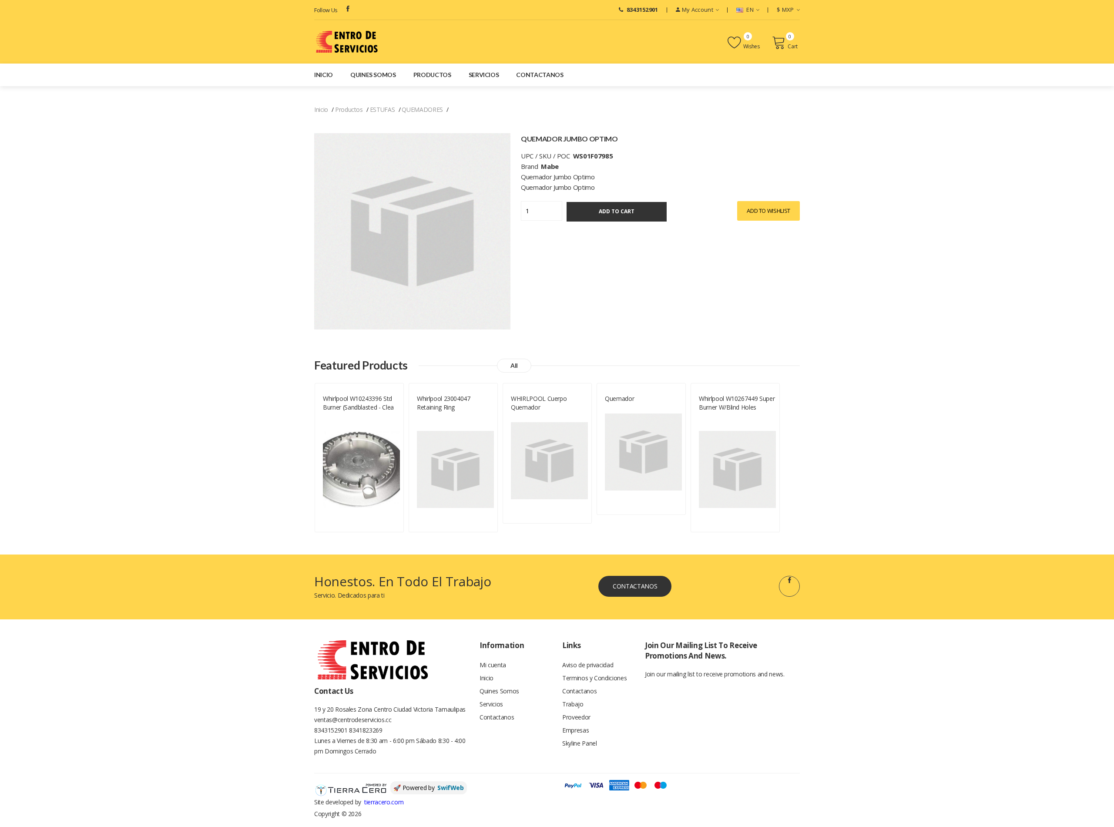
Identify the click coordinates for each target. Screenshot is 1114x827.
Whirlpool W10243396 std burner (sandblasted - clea (358, 402)
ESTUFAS (382, 109)
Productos (432, 74)
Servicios (484, 74)
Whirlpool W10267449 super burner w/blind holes (737, 402)
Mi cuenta (493, 665)
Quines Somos (373, 74)
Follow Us (326, 10)
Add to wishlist (768, 211)
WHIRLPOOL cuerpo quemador (539, 402)
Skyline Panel (579, 743)
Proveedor (576, 717)
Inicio (323, 74)
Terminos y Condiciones (594, 678)
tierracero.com (383, 802)
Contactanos (539, 74)
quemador (619, 398)
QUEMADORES (422, 109)
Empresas (575, 730)
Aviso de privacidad (587, 665)
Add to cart (616, 211)
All (514, 365)
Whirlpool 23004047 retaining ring (443, 402)
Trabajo (573, 704)
